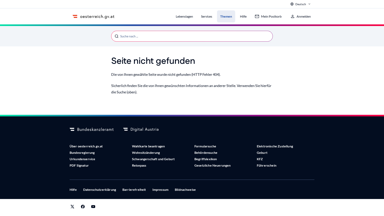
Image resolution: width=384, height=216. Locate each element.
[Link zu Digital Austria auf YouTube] (93, 207)
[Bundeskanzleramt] (92, 130)
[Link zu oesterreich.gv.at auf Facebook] (83, 207)
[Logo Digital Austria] (145, 130)
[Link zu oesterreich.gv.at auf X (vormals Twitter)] (72, 207)
